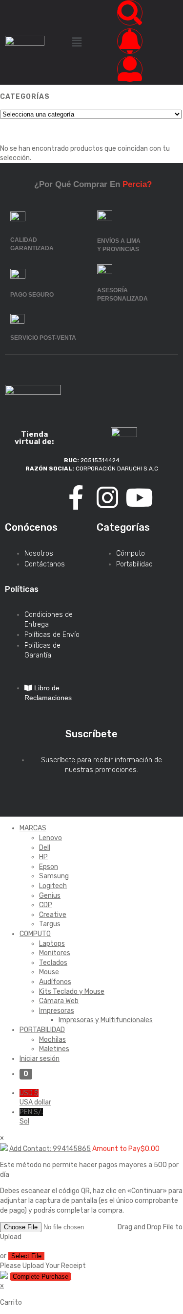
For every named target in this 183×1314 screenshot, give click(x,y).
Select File (26, 1256)
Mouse (49, 972)
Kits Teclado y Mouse (71, 991)
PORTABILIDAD (42, 1030)
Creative (52, 915)
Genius (50, 896)
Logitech (53, 886)
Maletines (54, 1049)
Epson (48, 867)
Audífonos (55, 982)
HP (43, 857)
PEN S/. (31, 1117)
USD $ (35, 1098)
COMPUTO (35, 934)
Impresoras (56, 1011)
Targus (50, 924)
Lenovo (50, 838)
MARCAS (33, 828)
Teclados (53, 963)
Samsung (54, 876)
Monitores (54, 953)
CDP (45, 905)
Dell (44, 848)
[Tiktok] (44, 497)
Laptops (52, 943)
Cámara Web (59, 1001)
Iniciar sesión (40, 1059)
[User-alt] (129, 69)
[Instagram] (107, 497)
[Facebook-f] (75, 497)
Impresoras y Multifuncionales (106, 1020)
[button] (76, 42)
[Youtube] (139, 497)
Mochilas (52, 1039)
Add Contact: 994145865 (50, 1149)
